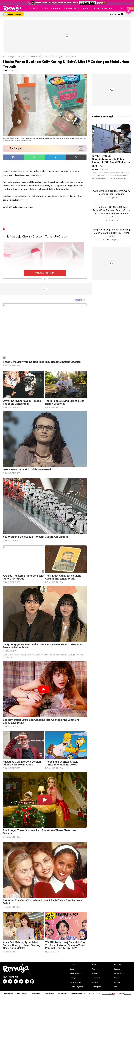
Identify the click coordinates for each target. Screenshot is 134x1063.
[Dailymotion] (121, 14)
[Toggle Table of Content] (80, 148)
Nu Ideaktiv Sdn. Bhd (108, 994)
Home (5, 56)
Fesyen (12, 56)
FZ (6, 70)
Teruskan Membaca (44, 273)
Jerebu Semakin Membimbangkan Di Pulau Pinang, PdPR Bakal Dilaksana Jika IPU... (111, 161)
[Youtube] (118, 14)
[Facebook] (106, 14)
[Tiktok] (115, 14)
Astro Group (127, 994)
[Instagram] (109, 14)
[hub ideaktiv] (128, 7)
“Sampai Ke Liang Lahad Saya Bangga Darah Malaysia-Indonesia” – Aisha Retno (111, 232)
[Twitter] (113, 14)
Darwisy (95, 169)
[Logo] (12, 8)
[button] (122, 8)
